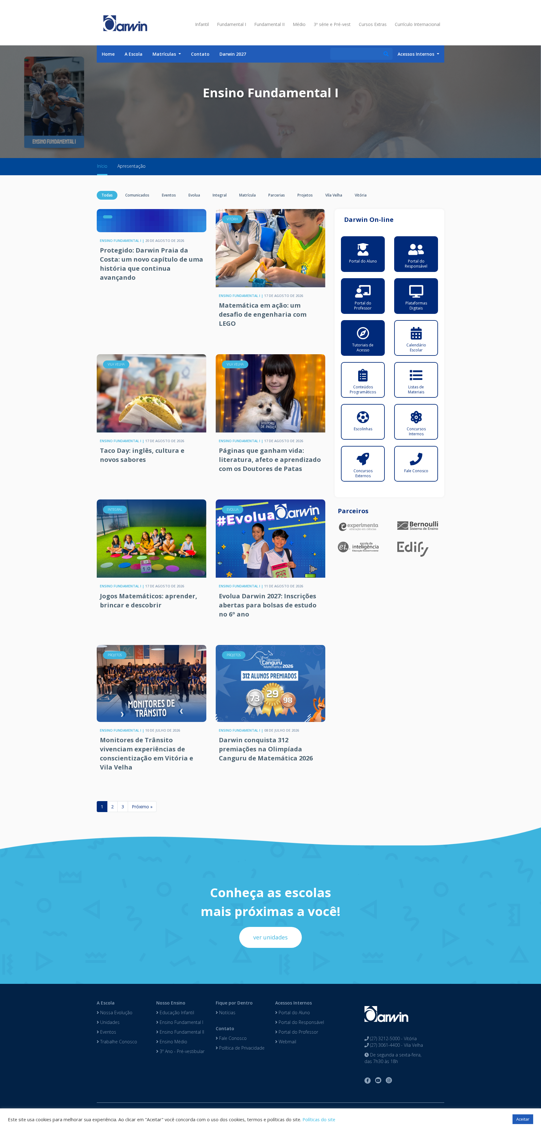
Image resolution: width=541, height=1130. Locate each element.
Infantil (202, 24)
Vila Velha (333, 195)
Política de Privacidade (241, 1048)
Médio (299, 24)
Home (108, 54)
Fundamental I (231, 24)
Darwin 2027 (232, 54)
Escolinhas (363, 429)
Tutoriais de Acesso (363, 347)
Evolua (194, 195)
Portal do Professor (363, 305)
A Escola (133, 54)
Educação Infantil (176, 1012)
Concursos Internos (416, 431)
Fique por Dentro (234, 1003)
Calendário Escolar (416, 347)
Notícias (226, 1012)
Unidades (109, 1022)
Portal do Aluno (363, 261)
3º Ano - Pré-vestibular (181, 1051)
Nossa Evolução (115, 1012)
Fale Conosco (416, 470)
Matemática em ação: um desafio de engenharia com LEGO (263, 314)
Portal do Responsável (416, 263)
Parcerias (276, 195)
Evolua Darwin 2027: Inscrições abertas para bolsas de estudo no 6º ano (268, 605)
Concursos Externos (363, 473)
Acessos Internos (293, 1003)
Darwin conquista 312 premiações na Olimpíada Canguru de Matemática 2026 (266, 749)
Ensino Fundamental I (180, 1022)
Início (102, 166)
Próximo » (142, 807)
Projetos (305, 195)
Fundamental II (269, 24)
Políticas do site (318, 1119)
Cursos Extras (373, 24)
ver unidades (270, 937)
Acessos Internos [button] (416, 54)
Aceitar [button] (522, 1119)
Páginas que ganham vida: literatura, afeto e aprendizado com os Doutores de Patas (270, 459)
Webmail (286, 1042)
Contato (200, 54)
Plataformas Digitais (416, 305)
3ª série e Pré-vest (332, 24)
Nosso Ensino (170, 1003)
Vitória (361, 195)
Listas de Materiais (416, 389)
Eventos (169, 195)
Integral (220, 195)
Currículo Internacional (417, 24)
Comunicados (137, 195)
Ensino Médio (172, 1042)
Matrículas (164, 54)
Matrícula (247, 195)
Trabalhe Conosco (118, 1042)
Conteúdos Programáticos (363, 389)
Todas (107, 195)
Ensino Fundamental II (181, 1032)
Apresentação (131, 166)
